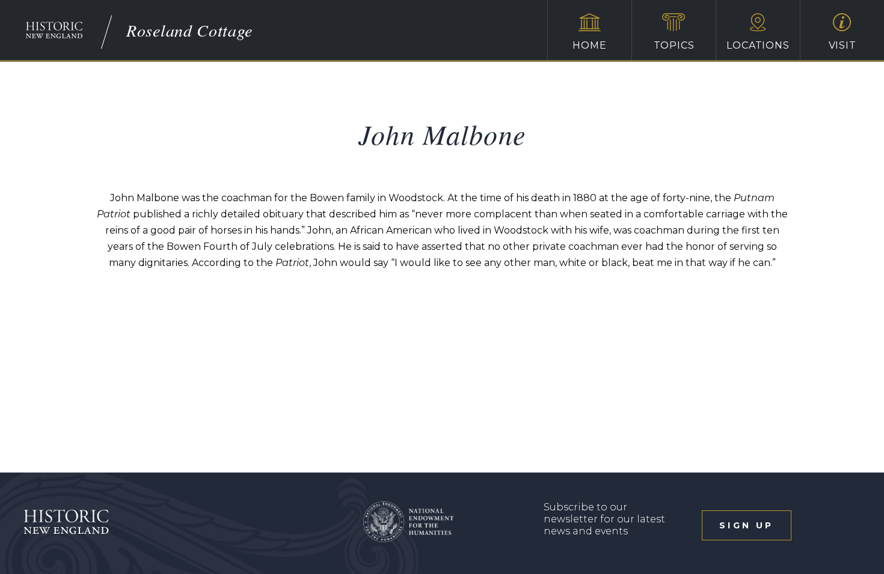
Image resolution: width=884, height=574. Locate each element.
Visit (842, 45)
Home (589, 45)
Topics (674, 45)
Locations (757, 45)
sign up (746, 525)
